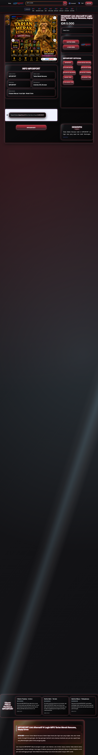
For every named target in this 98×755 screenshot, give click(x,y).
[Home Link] (18, 3)
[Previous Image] (13, 40)
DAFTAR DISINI (71, 42)
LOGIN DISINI (71, 47)
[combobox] (44, 3)
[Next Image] (54, 40)
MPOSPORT (31, 128)
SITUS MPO (21, 735)
